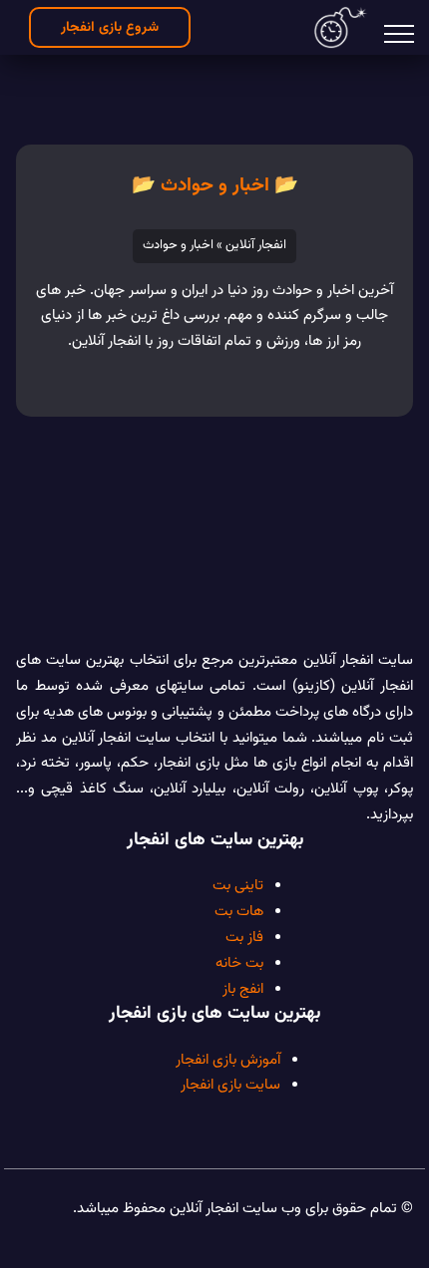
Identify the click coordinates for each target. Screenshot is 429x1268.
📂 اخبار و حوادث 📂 (215, 185)
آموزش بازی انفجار (228, 1060)
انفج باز (242, 989)
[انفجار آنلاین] (340, 27)
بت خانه (239, 963)
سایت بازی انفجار (230, 1085)
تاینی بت (238, 885)
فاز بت (244, 937)
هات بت (238, 911)
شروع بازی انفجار (110, 27)
